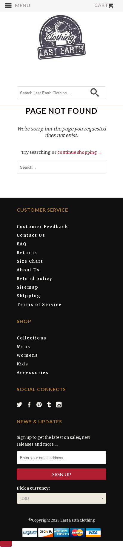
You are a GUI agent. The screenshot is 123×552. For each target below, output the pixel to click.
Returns (27, 252)
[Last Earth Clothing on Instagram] (59, 404)
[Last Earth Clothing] (61, 37)
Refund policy (35, 278)
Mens (23, 346)
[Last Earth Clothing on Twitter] (20, 404)
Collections (32, 338)
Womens (27, 355)
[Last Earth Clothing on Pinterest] (39, 404)
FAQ (22, 244)
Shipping (29, 296)
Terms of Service (39, 304)
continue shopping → (79, 152)
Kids (22, 364)
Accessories (33, 372)
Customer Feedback (42, 226)
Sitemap (28, 287)
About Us (28, 270)
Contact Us (31, 235)
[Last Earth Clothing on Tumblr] (49, 404)
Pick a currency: (33, 488)
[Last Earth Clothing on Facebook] (30, 404)
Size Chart (30, 261)
